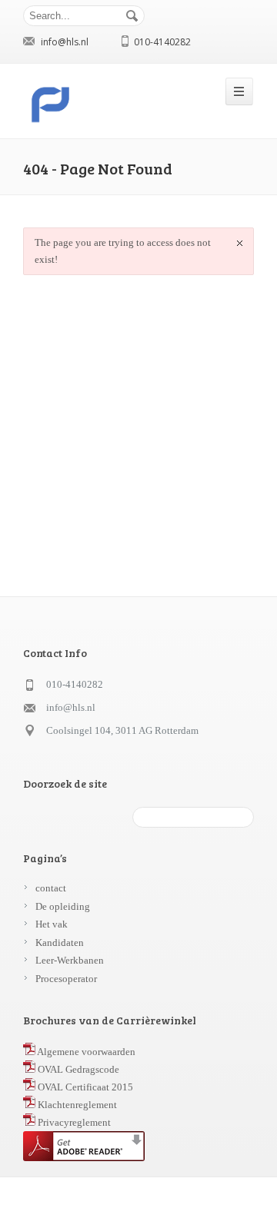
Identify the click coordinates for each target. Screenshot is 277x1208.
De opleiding (62, 906)
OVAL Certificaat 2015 (84, 1087)
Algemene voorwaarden (85, 1051)
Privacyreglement (73, 1122)
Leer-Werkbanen (69, 960)
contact (50, 888)
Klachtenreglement (76, 1104)
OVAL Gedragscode (77, 1069)
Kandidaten (59, 942)
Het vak (51, 924)
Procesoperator (66, 978)
